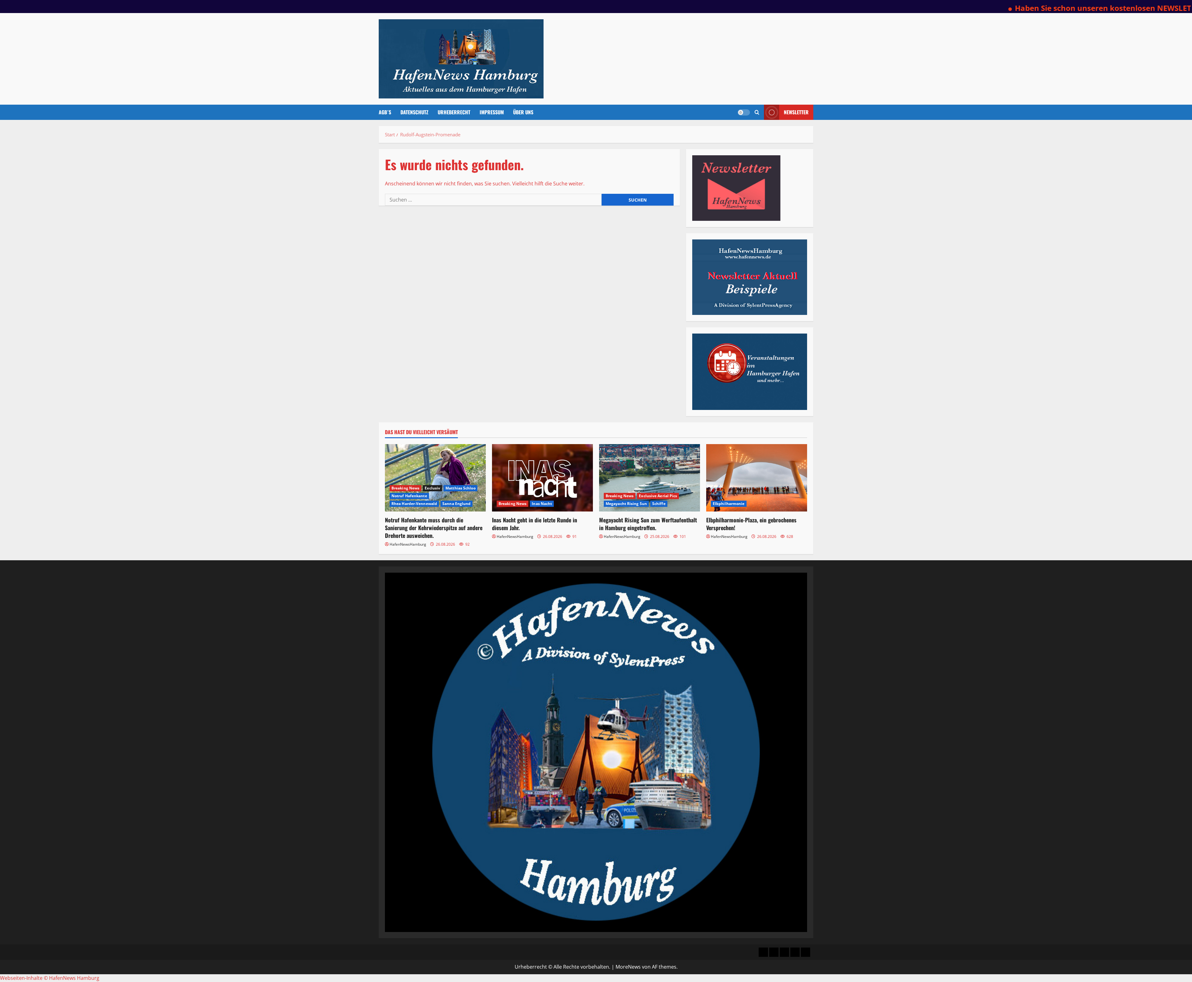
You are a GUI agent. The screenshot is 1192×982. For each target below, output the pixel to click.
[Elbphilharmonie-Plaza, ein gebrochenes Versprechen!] (756, 477)
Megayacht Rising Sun (626, 503)
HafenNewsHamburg (408, 544)
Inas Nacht (542, 503)
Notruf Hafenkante (409, 495)
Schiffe (659, 503)
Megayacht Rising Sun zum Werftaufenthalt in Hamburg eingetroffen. (648, 524)
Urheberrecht (454, 112)
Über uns (523, 112)
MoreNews (628, 966)
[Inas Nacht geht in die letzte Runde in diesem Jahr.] (542, 477)
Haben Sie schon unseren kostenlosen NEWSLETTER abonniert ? (1060, 8)
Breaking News (405, 488)
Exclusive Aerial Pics (658, 495)
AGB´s (385, 112)
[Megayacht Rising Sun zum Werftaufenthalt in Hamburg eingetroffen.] (649, 477)
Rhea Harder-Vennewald (414, 503)
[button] (757, 112)
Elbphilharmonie (729, 503)
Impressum (492, 112)
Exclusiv (432, 488)
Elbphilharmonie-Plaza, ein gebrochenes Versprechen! (751, 524)
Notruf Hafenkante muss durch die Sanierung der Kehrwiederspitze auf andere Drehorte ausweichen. (433, 527)
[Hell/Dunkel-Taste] (744, 112)
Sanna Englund (456, 503)
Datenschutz (414, 112)
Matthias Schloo (460, 488)
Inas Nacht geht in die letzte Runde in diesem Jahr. (534, 524)
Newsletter (796, 112)
